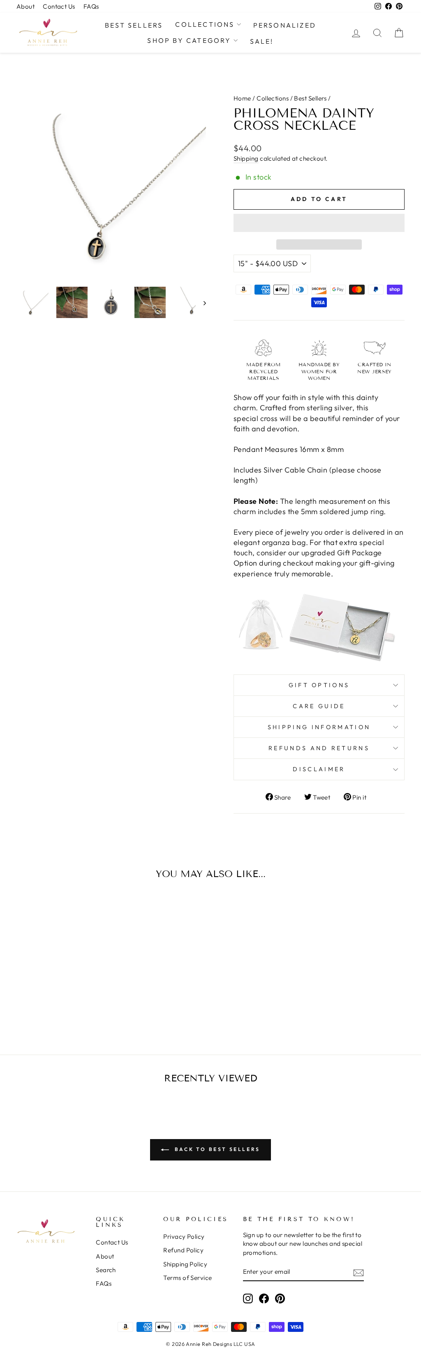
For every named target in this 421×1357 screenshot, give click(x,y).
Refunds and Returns (319, 748)
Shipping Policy (185, 1264)
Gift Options (319, 685)
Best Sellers (134, 25)
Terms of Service (187, 1278)
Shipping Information (319, 727)
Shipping (246, 158)
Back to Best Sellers (216, 1149)
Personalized (284, 25)
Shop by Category (189, 40)
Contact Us (59, 6)
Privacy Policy (183, 1236)
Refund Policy (183, 1250)
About (25, 6)
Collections (204, 24)
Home (242, 98)
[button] (319, 223)
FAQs (91, 6)
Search (106, 1270)
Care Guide (319, 706)
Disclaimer (319, 769)
